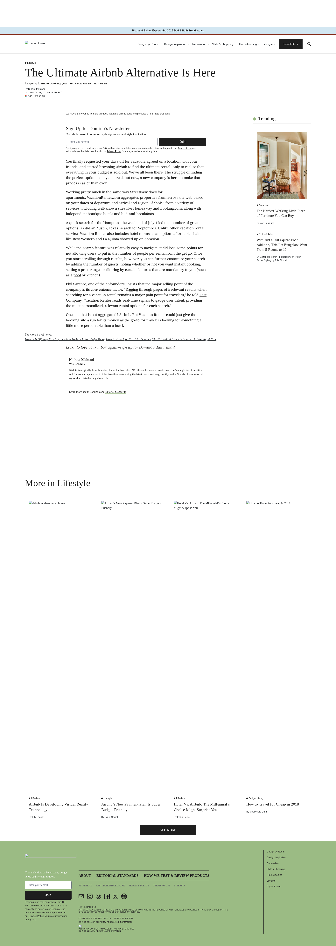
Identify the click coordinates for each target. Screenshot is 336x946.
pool (77, 275)
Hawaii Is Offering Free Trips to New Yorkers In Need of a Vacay (65, 339)
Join (183, 141)
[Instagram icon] (90, 896)
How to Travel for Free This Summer (128, 339)
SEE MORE (168, 830)
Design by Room (147, 44)
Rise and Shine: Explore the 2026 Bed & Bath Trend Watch (168, 30)
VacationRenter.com (103, 198)
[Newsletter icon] (81, 896)
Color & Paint (266, 234)
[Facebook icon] (107, 896)
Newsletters (291, 44)
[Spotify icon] (124, 896)
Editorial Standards (115, 391)
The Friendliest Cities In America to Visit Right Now (184, 339)
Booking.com (171, 209)
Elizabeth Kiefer (268, 257)
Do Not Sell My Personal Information (100, 931)
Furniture (264, 205)
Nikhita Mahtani (36, 89)
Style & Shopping (222, 44)
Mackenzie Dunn (259, 811)
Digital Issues (274, 886)
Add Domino (34, 96)
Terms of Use (185, 148)
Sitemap (179, 885)
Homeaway (142, 209)
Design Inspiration (175, 44)
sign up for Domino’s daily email (147, 347)
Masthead (85, 885)
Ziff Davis (103, 918)
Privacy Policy (114, 151)
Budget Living (256, 798)
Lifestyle (268, 44)
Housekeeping (248, 44)
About (85, 875)
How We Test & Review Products (176, 875)
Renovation (199, 44)
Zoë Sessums (267, 223)
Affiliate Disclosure (110, 885)
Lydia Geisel (111, 817)
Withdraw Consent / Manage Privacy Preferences (106, 929)
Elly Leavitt (38, 817)
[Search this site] (309, 44)
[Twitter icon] (115, 896)
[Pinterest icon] (98, 896)
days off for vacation (128, 162)
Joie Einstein (281, 260)
